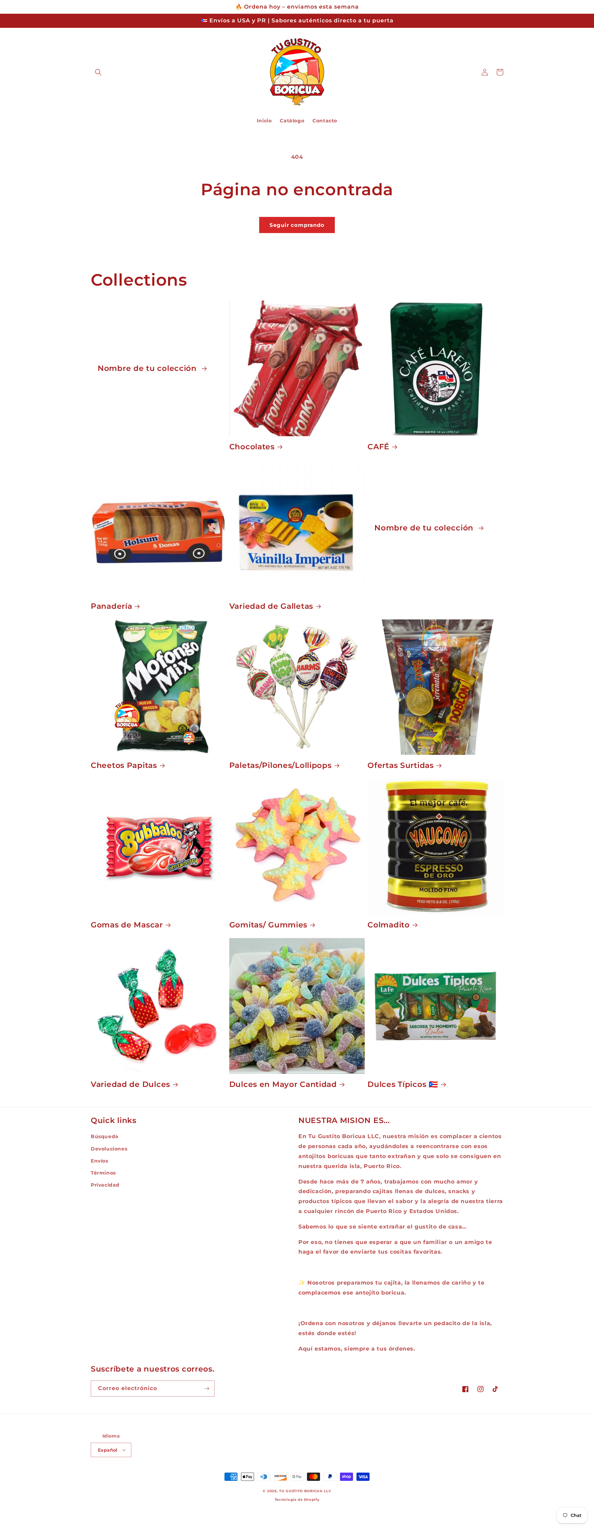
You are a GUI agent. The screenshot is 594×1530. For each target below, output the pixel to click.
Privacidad (105, 1185)
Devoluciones (109, 1149)
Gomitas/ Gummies (268, 924)
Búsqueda (105, 1136)
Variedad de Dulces (130, 1084)
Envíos (99, 1161)
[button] (98, 72)
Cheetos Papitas (124, 765)
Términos (103, 1173)
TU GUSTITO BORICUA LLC (305, 1491)
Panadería (111, 606)
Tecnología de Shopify (297, 1499)
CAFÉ (378, 446)
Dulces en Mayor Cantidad (283, 1084)
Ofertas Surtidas (400, 765)
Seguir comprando (297, 225)
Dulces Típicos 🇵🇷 (402, 1084)
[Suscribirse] (206, 1388)
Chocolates (252, 446)
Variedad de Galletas (271, 606)
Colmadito (388, 924)
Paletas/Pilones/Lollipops (280, 765)
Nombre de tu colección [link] (148, 368)
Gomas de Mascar (127, 924)
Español (108, 1450)
